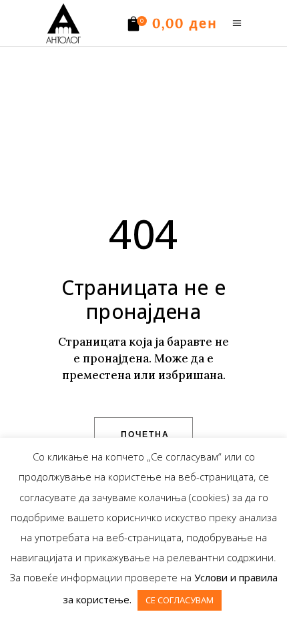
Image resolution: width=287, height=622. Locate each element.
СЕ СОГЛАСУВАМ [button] (180, 600)
